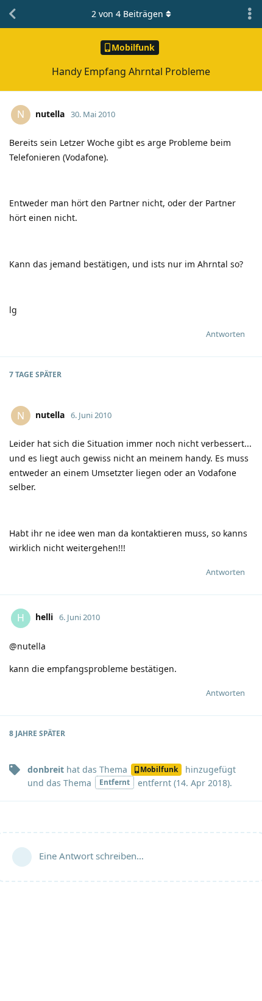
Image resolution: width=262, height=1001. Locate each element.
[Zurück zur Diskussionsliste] (12, 14)
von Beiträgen (127, 14)
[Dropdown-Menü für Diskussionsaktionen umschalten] (250, 14)
